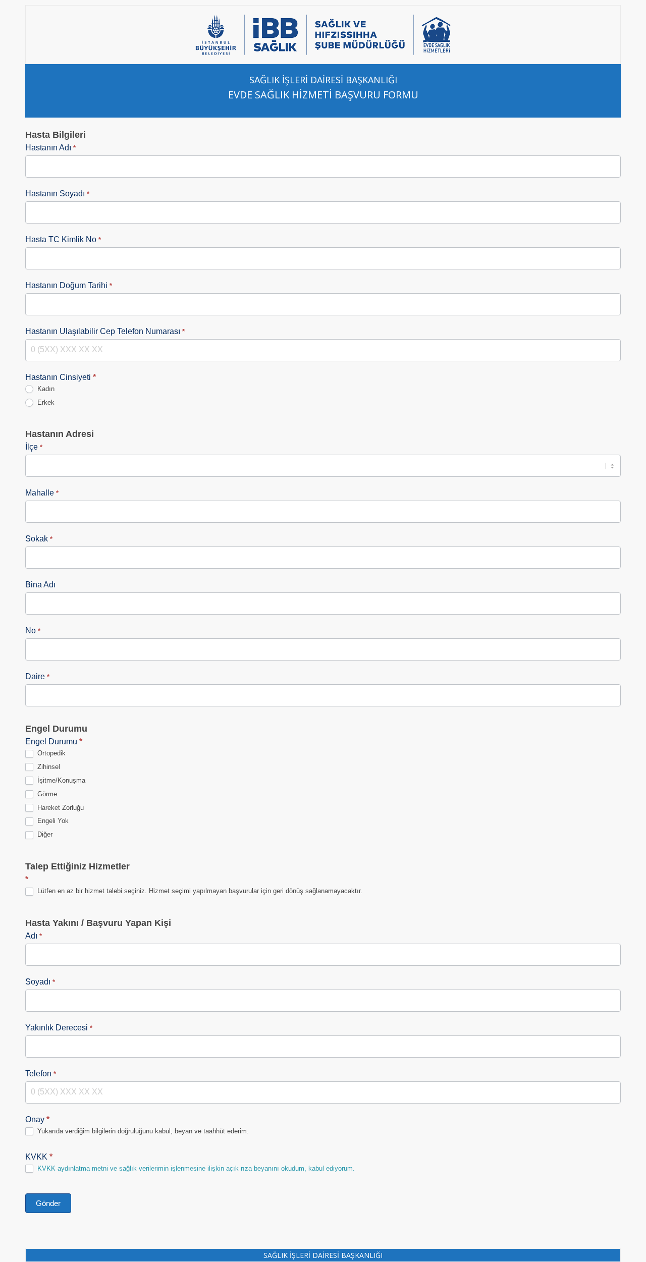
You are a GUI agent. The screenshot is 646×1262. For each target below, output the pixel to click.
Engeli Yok (52, 821)
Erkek (45, 402)
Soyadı (40, 981)
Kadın (45, 389)
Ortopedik (50, 753)
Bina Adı (40, 584)
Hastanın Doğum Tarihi (68, 285)
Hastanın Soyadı (57, 193)
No (32, 630)
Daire (37, 676)
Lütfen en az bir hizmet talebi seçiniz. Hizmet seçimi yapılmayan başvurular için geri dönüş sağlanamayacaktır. (198, 891)
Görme (46, 794)
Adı (33, 935)
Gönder (48, 1203)
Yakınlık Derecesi (58, 1027)
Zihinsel (47, 767)
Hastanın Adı (50, 147)
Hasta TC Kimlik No (63, 239)
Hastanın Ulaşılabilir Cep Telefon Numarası (105, 331)
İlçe (33, 447)
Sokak (38, 538)
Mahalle (42, 492)
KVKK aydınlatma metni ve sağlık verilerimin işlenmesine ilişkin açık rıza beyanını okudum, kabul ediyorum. (196, 1168)
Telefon (40, 1073)
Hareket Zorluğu (59, 807)
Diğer (43, 834)
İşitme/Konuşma (60, 780)
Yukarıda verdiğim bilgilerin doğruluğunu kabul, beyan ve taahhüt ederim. (142, 1131)
